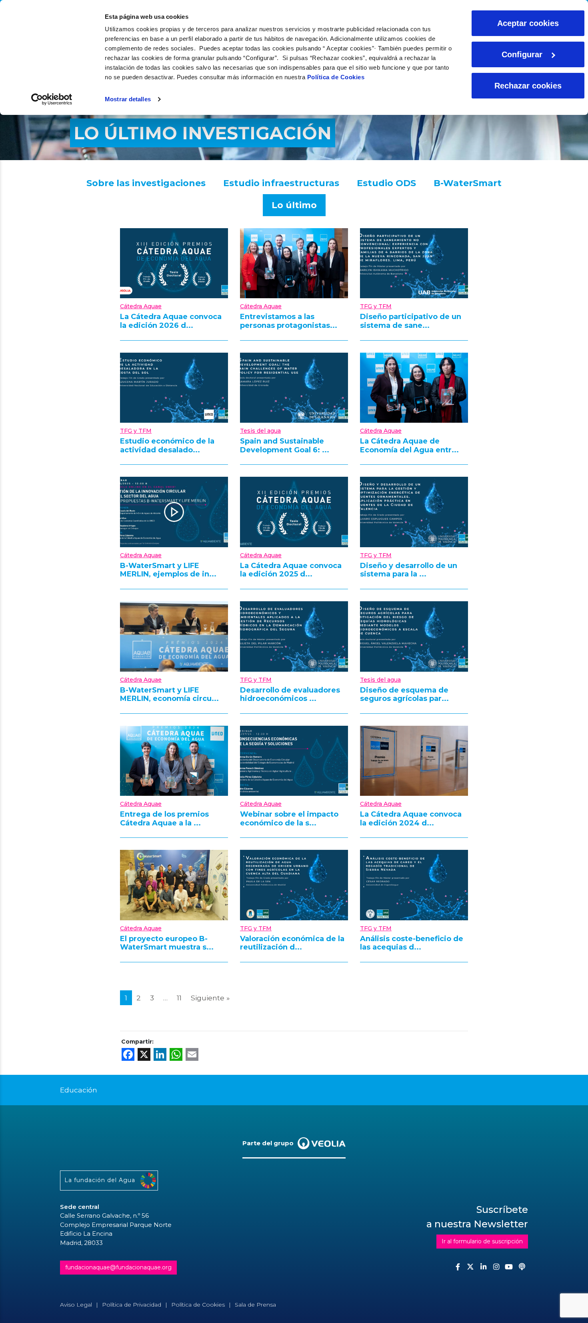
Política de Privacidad (131, 1304)
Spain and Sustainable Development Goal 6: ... (284, 445)
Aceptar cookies (528, 23)
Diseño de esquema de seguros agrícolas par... (404, 694)
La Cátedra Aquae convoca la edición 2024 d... (411, 818)
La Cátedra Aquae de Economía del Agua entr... (409, 445)
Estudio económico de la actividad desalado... (167, 445)
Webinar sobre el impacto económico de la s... (289, 818)
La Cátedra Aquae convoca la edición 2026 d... (171, 321)
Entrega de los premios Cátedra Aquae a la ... (164, 818)
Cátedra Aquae (141, 306)
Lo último (294, 205)
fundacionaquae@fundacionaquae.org (118, 1267)
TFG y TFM (376, 306)
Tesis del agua (260, 430)
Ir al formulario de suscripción (482, 1241)
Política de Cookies (336, 77)
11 (179, 998)
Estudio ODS (386, 183)
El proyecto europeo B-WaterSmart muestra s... (167, 943)
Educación (78, 1090)
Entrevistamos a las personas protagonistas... (288, 321)
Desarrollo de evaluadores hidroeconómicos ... (290, 694)
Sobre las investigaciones (146, 183)
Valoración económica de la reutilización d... (292, 943)
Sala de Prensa (255, 1304)
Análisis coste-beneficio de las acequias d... (411, 943)
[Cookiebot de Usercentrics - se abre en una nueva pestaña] (52, 99)
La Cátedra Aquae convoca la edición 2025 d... (291, 570)
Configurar (522, 54)
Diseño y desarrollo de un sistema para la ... (408, 570)
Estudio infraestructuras (281, 183)
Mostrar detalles (128, 99)
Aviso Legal (76, 1304)
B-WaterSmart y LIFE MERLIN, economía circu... (169, 694)
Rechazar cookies (528, 85)
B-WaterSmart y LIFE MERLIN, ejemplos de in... (168, 570)
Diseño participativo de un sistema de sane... (410, 321)
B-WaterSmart (468, 183)
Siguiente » (210, 998)
